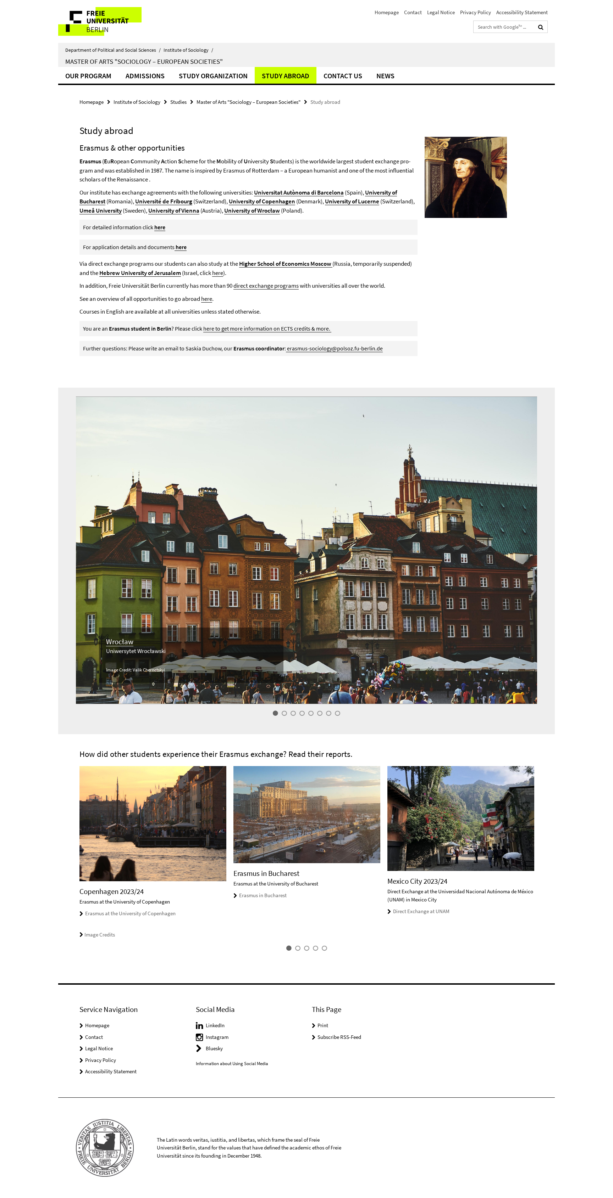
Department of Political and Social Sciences (113, 49)
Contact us (343, 75)
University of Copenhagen (262, 201)
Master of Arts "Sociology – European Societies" (144, 61)
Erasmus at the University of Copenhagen (130, 913)
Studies (178, 102)
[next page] (537, 852)
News (385, 75)
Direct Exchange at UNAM (421, 911)
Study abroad (285, 75)
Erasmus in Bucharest (263, 895)
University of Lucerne (352, 201)
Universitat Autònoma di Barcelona (299, 192)
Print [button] (322, 1025)
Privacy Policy (475, 12)
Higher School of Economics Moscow (285, 264)
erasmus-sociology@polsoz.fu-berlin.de (335, 348)
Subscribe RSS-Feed (339, 1037)
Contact (413, 12)
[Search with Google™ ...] (540, 27)
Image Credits (99, 934)
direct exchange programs (266, 285)
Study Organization (213, 75)
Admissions (145, 75)
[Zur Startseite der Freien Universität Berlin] (117, 21)
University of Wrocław (252, 210)
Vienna (116, 641)
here (159, 227)
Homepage (387, 12)
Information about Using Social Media (232, 1064)
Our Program (88, 75)
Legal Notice (441, 12)
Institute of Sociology (188, 49)
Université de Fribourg (163, 201)
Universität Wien (126, 651)
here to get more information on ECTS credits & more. (267, 328)
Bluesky (214, 1048)
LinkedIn (215, 1025)
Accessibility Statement (522, 12)
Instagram (217, 1037)
